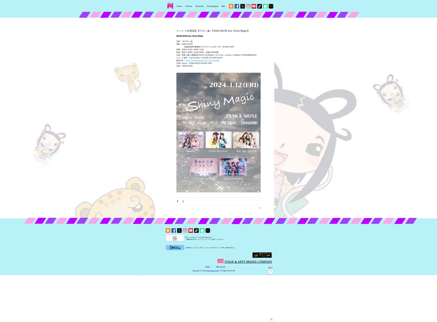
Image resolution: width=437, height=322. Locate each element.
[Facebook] (237, 6)
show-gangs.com (212, 271)
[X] (242, 6)
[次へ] (271, 319)
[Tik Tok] (259, 6)
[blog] (231, 6)
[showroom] (271, 6)
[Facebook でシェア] (177, 201)
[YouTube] (254, 6)
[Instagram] (248, 6)
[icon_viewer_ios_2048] (265, 6)
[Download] (270, 271)
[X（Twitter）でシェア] (183, 201)
